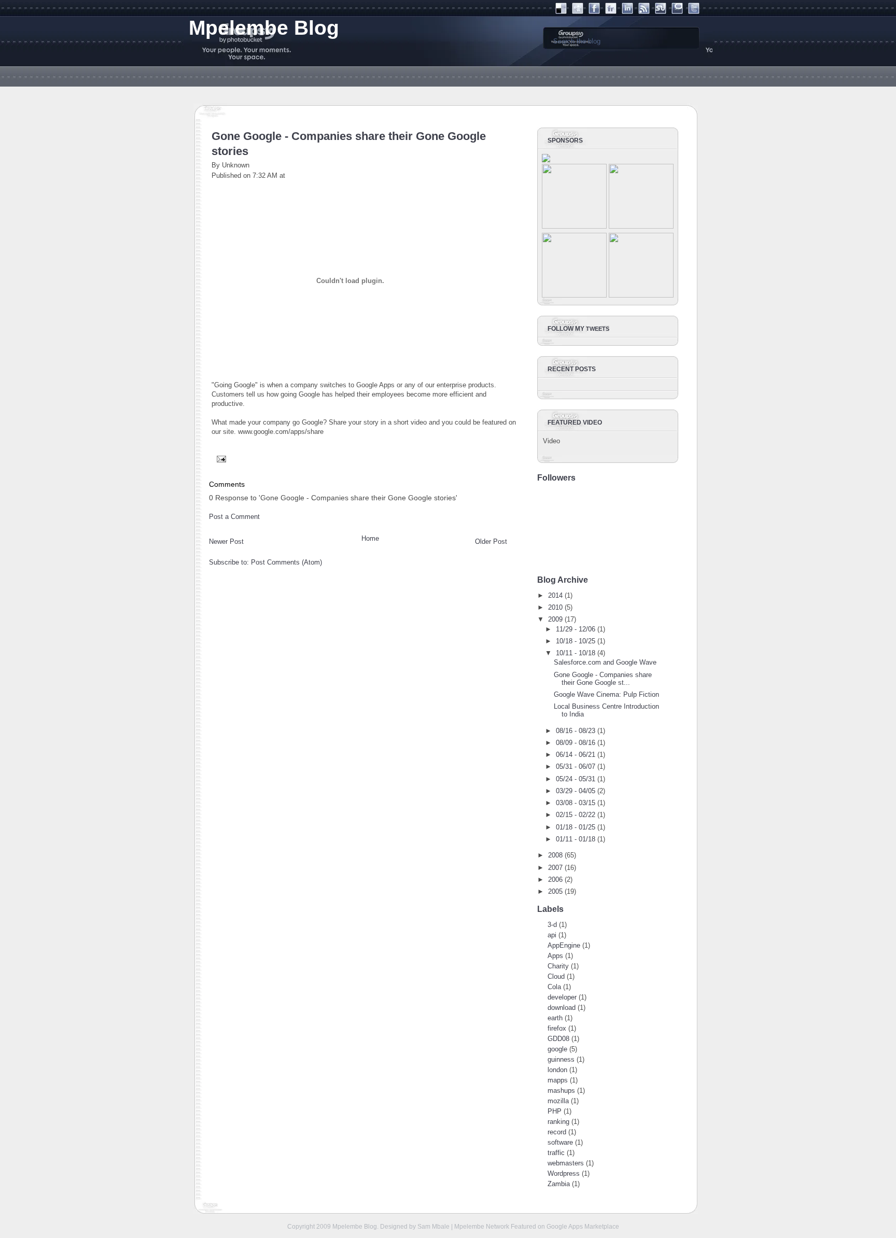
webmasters (566, 1163)
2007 (555, 867)
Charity (558, 966)
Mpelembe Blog (354, 1226)
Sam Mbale (433, 1226)
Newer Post (226, 541)
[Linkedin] (627, 12)
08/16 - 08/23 (575, 731)
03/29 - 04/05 (575, 791)
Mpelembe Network (481, 1226)
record (557, 1132)
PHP (555, 1111)
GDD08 (558, 1039)
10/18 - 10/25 (575, 641)
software (560, 1142)
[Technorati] (677, 12)
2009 (555, 619)
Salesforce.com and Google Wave (605, 662)
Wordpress (564, 1173)
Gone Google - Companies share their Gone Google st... (603, 678)
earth (555, 1018)
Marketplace (601, 1226)
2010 (555, 607)
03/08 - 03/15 (575, 803)
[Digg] (577, 12)
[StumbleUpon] (660, 12)
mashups (561, 1090)
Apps (555, 956)
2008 (555, 855)
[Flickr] (611, 12)
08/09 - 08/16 (575, 743)
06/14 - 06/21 (575, 754)
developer (562, 997)
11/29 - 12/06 (575, 629)
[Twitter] (693, 12)
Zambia (559, 1184)
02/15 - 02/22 (575, 815)
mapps (558, 1080)
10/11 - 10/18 (575, 653)
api (552, 935)
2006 (555, 879)
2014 (555, 595)
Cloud (556, 976)
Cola (554, 987)
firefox (557, 1028)
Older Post (491, 541)
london (557, 1070)
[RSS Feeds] (644, 12)
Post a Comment (234, 516)
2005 (555, 891)
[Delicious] (561, 12)
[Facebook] (594, 12)
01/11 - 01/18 (575, 839)
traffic (556, 1153)
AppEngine (564, 945)
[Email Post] (220, 458)
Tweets (597, 329)
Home (370, 538)
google (557, 1049)
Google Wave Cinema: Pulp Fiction (606, 694)
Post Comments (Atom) (286, 562)
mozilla (558, 1101)
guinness (561, 1059)
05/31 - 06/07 (575, 766)
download (562, 1007)
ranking (558, 1122)
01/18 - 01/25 (575, 827)
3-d (552, 925)
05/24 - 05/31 (575, 779)
